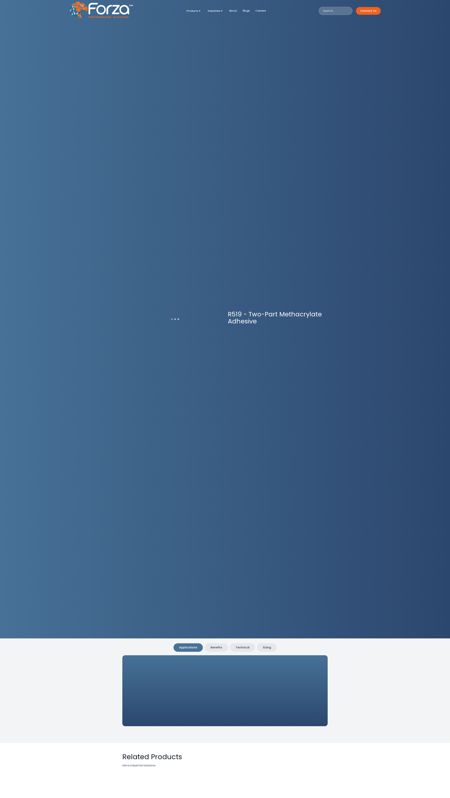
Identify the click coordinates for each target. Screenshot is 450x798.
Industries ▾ (215, 11)
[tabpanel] (216, 691)
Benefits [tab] (216, 647)
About (233, 10)
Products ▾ (193, 11)
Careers (260, 10)
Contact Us (368, 11)
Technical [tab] (242, 647)
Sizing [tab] (267, 647)
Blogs (246, 10)
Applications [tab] (188, 647)
